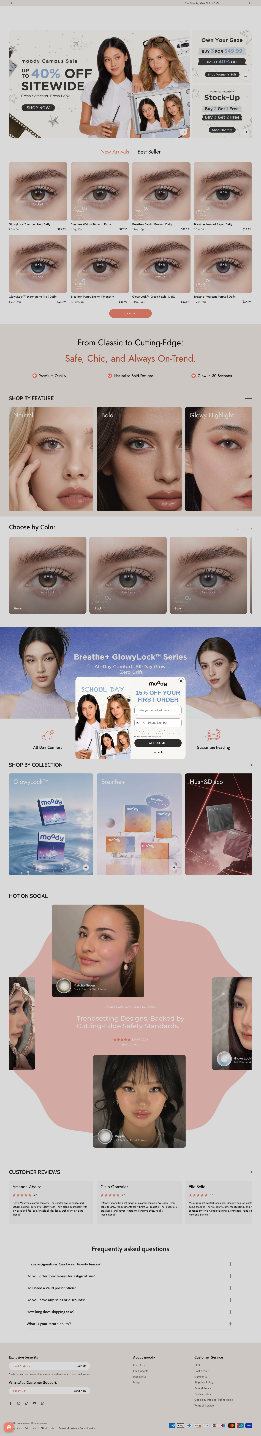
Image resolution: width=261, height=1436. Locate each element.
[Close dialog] (181, 681)
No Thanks (158, 752)
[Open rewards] (8, 1427)
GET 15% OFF (158, 742)
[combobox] (140, 723)
